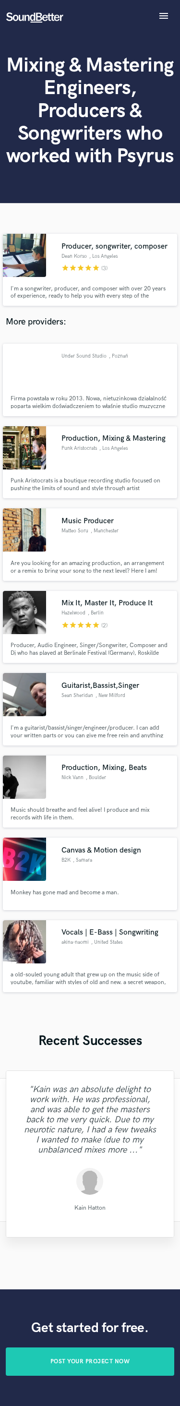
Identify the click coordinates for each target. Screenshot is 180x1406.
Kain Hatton (90, 1207)
